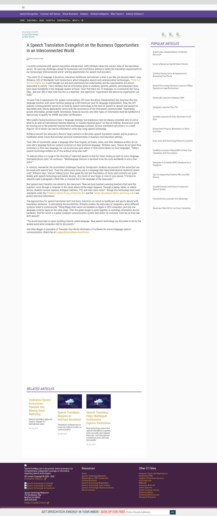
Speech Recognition (29, 14)
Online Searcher (145, 487)
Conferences (63, 20)
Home (22, 20)
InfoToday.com (145, 480)
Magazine (94, 476)
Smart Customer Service (149, 490)
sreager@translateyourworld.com (72, 232)
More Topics (116, 14)
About (75, 20)
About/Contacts (88, 490)
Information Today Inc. (34, 479)
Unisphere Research (147, 497)
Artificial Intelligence (99, 14)
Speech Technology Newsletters (95, 483)
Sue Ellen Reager (32, 34)
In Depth (49, 20)
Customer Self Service (50, 14)
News (41, 20)
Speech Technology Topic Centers (96, 485)
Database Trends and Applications (153, 473)
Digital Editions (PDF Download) (95, 478)
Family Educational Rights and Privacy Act (114, 193)
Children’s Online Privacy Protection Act (66, 193)
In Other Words (28, 37)
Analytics (84, 14)
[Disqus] (84, 273)
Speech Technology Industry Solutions (98, 487)
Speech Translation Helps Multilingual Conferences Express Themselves (98, 418)
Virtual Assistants (70, 14)
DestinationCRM (145, 476)
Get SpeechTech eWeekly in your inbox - (83, 512)
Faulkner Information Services (151, 478)
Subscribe (31, 20)
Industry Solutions (134, 14)
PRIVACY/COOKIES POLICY (35, 503)
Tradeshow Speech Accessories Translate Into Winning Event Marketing (40, 407)
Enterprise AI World (147, 485)
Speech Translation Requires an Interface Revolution (69, 416)
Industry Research (89, 480)
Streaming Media (146, 492)
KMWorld (142, 483)
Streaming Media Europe (149, 495)
